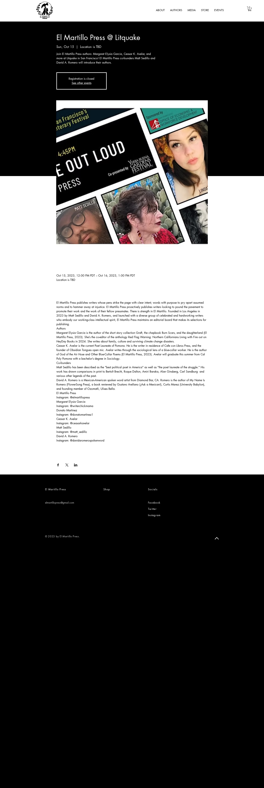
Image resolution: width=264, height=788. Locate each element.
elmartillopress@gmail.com (59, 502)
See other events (81, 83)
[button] (250, 8)
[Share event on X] (67, 465)
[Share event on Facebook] (58, 465)
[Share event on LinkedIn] (75, 465)
